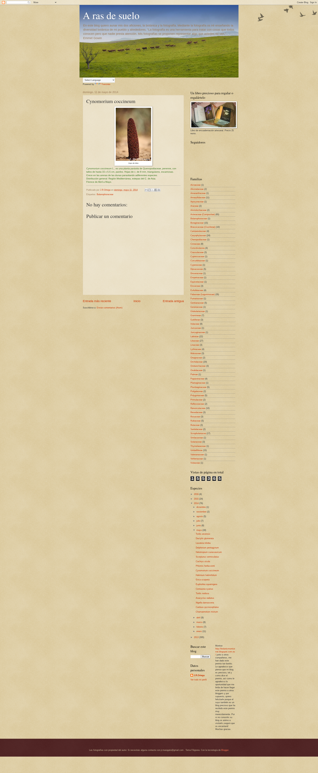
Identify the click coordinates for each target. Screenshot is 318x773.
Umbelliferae (196, 450)
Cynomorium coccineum (207, 570)
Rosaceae (195, 416)
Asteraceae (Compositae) (202, 214)
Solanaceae (196, 442)
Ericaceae (195, 286)
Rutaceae (195, 425)
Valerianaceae (197, 454)
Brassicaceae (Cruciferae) (202, 227)
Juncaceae (195, 328)
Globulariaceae (197, 311)
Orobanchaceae (198, 366)
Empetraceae (196, 277)
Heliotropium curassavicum (209, 552)
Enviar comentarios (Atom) (109, 307)
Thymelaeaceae (198, 446)
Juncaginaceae (197, 332)
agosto (200, 516)
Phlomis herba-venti (205, 566)
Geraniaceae (196, 307)
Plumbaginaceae (198, 387)
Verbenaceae (196, 458)
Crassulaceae (197, 252)
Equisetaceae (197, 282)
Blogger (224, 750)
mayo (199, 530)
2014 (196, 503)
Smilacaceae (196, 437)
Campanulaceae (198, 231)
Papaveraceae (197, 378)
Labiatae (194, 336)
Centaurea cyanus (204, 589)
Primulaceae (196, 400)
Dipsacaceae (196, 269)
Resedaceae (196, 412)
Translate (105, 84)
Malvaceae (195, 353)
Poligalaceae (196, 391)
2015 (196, 499)
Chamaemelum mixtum (207, 612)
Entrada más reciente (97, 301)
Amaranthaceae (198, 193)
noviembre (201, 511)
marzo (199, 622)
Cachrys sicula (203, 561)
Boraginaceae (197, 223)
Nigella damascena (205, 602)
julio (198, 521)
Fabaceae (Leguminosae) (202, 294)
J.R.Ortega (199, 675)
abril (198, 617)
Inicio (136, 301)
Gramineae (195, 315)
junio (199, 525)
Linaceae (194, 345)
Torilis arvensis (203, 534)
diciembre (201, 507)
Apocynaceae (197, 201)
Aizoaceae (195, 185)
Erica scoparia (203, 579)
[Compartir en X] (152, 190)
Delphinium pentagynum (207, 547)
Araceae (194, 206)
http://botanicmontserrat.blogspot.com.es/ (225, 651)
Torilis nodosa (202, 593)
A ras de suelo (111, 15)
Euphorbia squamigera (206, 584)
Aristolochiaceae (198, 210)
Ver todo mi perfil (198, 679)
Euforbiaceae (196, 290)
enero (199, 631)
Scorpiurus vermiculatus (207, 557)
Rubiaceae (195, 421)
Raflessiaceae (197, 404)
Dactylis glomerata (205, 538)
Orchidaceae (196, 362)
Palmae (194, 374)
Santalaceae (196, 429)
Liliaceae (194, 341)
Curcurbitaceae (197, 260)
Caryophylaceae (198, 235)
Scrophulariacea (198, 433)
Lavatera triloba (203, 543)
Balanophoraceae (105, 194)
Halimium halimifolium (206, 575)
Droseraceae (196, 273)
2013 (196, 637)
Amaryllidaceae (197, 197)
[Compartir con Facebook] (155, 190)
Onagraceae (196, 357)
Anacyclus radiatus (205, 598)
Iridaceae (194, 324)
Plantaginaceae (197, 383)
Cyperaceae (196, 265)
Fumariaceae (196, 298)
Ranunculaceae (197, 408)
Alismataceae (197, 189)
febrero (200, 627)
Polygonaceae (197, 395)
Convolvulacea (197, 248)
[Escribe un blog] (149, 190)
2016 (196, 494)
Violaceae (195, 463)
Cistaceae (195, 244)
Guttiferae (195, 320)
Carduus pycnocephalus (207, 607)
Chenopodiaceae (198, 239)
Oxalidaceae (196, 370)
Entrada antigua (173, 301)
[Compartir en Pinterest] (158, 190)
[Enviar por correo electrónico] (146, 190)
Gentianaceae (197, 303)
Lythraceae (195, 349)
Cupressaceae (197, 256)
